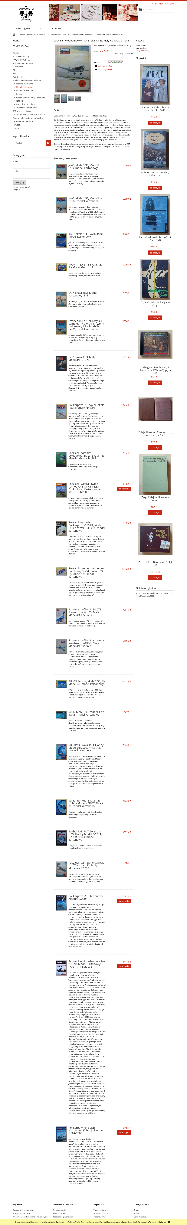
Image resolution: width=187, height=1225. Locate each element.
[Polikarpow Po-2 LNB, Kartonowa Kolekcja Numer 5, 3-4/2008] (61, 1134)
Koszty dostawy (59, 1213)
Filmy (15, 70)
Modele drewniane (24, 90)
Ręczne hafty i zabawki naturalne (28, 118)
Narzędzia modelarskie (26, 104)
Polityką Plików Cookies (77, 1222)
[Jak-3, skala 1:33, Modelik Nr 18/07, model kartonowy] (61, 205)
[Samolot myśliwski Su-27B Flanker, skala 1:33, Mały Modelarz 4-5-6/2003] (61, 616)
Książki (16, 49)
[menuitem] (24, 28)
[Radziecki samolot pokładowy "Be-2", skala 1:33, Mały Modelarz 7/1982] (61, 459)
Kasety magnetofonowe (23, 63)
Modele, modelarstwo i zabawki (27, 80)
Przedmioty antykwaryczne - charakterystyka (31, 1217)
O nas (136, 1210)
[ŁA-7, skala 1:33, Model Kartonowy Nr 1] (61, 299)
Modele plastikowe (24, 83)
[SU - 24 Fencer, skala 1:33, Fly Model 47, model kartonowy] (61, 684)
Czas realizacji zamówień (63, 1217)
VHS (14, 73)
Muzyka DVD (18, 66)
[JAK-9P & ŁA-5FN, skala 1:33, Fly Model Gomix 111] (61, 267)
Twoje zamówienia (101, 1210)
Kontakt (137, 1213)
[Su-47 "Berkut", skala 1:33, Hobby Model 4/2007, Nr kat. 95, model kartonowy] (61, 807)
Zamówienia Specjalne (23, 121)
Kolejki (19, 94)
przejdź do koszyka (143, 50)
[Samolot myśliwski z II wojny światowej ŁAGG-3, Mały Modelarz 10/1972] (61, 646)
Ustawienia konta (101, 1213)
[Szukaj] (48, 143)
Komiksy (16, 53)
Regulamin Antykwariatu (23, 1210)
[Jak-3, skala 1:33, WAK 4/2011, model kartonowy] (61, 240)
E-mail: (16, 161)
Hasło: (15, 171)
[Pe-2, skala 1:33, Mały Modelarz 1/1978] (61, 363)
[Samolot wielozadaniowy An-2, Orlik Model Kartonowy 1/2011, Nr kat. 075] (61, 968)
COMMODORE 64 (20, 46)
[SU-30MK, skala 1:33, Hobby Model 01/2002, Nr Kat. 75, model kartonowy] (61, 752)
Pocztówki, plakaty (21, 56)
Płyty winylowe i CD (21, 59)
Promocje (17, 128)
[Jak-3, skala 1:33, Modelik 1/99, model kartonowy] (61, 171)
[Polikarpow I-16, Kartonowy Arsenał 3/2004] (61, 903)
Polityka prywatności (21, 1213)
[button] (103, 66)
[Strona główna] (26, 13)
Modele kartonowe (24, 87)
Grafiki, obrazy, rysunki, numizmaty (29, 114)
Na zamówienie (59, 1210)
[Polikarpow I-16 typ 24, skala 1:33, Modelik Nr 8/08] (61, 411)
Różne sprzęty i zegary (23, 111)
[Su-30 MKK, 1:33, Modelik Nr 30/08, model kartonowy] (61, 715)
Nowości (16, 124)
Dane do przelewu (141, 1217)
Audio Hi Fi (18, 77)
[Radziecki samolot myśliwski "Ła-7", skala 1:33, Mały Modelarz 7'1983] (61, 869)
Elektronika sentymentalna (25, 107)
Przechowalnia (99, 1217)
